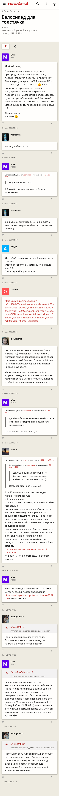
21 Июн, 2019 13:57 (9, 158)
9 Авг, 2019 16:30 (9, 655)
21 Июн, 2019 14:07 (9, 204)
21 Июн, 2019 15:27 (9, 283)
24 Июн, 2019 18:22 (10, 570)
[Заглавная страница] (18, 2)
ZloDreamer (16, 339)
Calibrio (14, 289)
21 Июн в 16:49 (47, 460)
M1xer (13, 55)
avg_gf (14, 246)
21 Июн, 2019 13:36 (10, 128)
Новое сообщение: (12, 30)
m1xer (25, 460)
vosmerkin (16, 135)
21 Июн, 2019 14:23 (10, 240)
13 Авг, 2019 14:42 (12, 33)
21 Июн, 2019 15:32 (10, 332)
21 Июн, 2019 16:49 (10, 443)
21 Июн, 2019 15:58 (10, 393)
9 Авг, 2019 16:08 (9, 610)
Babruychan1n (30, 30)
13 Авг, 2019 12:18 (9, 727)
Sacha (14, 449)
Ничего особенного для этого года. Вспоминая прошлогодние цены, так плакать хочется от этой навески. (32, 674)
